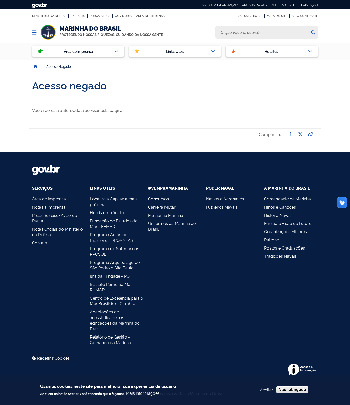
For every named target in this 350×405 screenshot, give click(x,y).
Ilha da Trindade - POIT (111, 276)
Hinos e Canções (280, 207)
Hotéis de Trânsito (107, 212)
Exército (78, 16)
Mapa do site (277, 16)
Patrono (271, 239)
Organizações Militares (285, 231)
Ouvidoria (123, 16)
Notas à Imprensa (49, 207)
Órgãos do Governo (259, 5)
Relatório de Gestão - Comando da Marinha (110, 339)
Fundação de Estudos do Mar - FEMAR (114, 223)
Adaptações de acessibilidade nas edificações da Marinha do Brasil (115, 320)
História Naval (277, 215)
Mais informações (143, 393)
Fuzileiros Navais (222, 207)
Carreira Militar (162, 207)
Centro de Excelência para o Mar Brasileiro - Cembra (116, 300)
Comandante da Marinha (287, 198)
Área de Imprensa (150, 16)
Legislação (308, 5)
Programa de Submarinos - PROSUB (116, 251)
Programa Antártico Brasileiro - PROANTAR (111, 237)
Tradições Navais (280, 256)
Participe (287, 5)
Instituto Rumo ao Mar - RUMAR (112, 286)
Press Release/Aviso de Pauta (54, 217)
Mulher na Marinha (165, 215)
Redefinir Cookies (53, 358)
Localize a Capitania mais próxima (113, 201)
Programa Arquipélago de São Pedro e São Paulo (115, 265)
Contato (39, 242)
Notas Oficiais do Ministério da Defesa (57, 231)
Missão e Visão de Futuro (288, 223)
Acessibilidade (250, 16)
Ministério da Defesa (49, 16)
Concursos (158, 198)
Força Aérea (100, 16)
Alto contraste (305, 16)
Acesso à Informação (220, 5)
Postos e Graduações (284, 248)
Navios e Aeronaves (225, 198)
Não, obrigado (292, 389)
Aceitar (266, 389)
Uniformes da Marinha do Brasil (172, 226)
